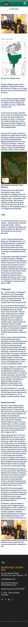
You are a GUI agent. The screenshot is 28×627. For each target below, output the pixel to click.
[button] (25, 3)
